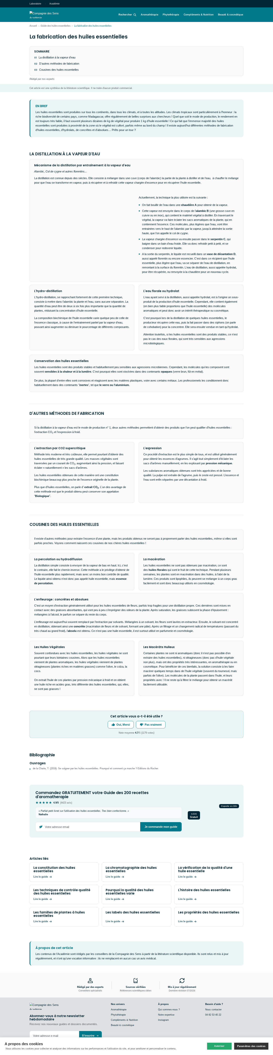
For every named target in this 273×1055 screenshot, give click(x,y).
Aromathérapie (149, 14)
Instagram (163, 1020)
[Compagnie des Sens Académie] (49, 14)
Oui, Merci (123, 724)
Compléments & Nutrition (199, 14)
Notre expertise (166, 1014)
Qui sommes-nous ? (169, 1009)
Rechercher (125, 14)
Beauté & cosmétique (230, 14)
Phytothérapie (171, 14)
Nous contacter (213, 1009)
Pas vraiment (153, 724)
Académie (54, 3)
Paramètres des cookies (251, 1046)
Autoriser (219, 1046)
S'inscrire (88, 1035)
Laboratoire (35, 3)
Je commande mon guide (161, 826)
